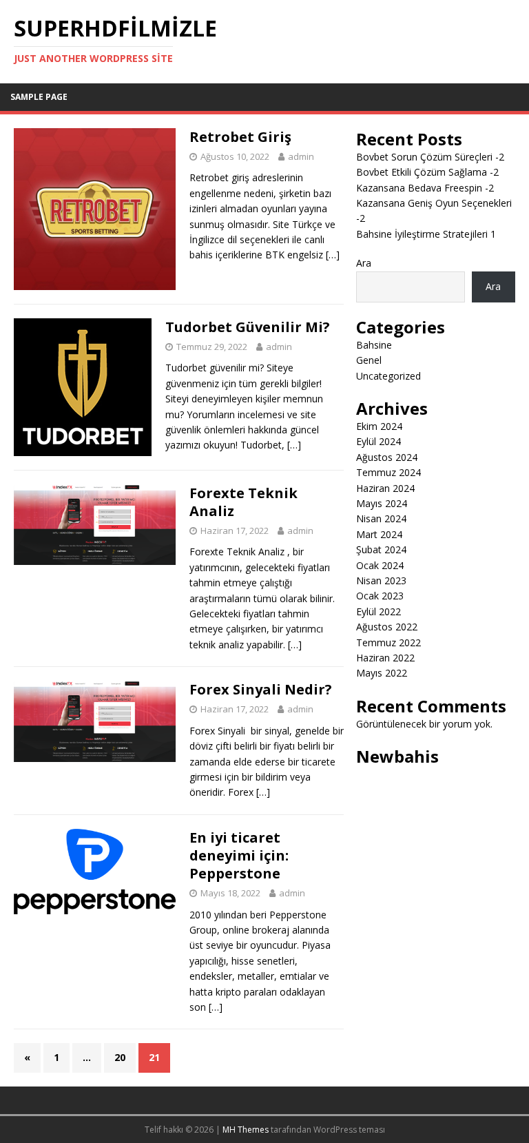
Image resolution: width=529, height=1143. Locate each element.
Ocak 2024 (380, 565)
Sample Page (39, 97)
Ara (363, 262)
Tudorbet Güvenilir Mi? (247, 327)
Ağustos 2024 (386, 457)
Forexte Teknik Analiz (243, 502)
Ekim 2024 (379, 426)
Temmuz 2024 (388, 472)
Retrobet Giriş (240, 136)
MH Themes (245, 1129)
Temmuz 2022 (388, 642)
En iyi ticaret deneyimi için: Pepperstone (239, 855)
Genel (369, 360)
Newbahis (397, 756)
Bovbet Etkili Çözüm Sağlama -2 (427, 171)
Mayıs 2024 (381, 503)
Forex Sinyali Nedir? (260, 689)
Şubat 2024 (381, 549)
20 (119, 1057)
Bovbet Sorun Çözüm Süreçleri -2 (430, 156)
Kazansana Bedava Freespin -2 (425, 187)
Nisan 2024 (381, 518)
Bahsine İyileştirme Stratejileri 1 (426, 233)
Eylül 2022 (378, 611)
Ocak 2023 (380, 595)
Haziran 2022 (385, 657)
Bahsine (374, 344)
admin (301, 156)
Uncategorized (388, 375)
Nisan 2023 (381, 580)
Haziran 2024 (385, 488)
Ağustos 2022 (386, 626)
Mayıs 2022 (381, 672)
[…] (333, 254)
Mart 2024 (379, 534)
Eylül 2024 (378, 441)
